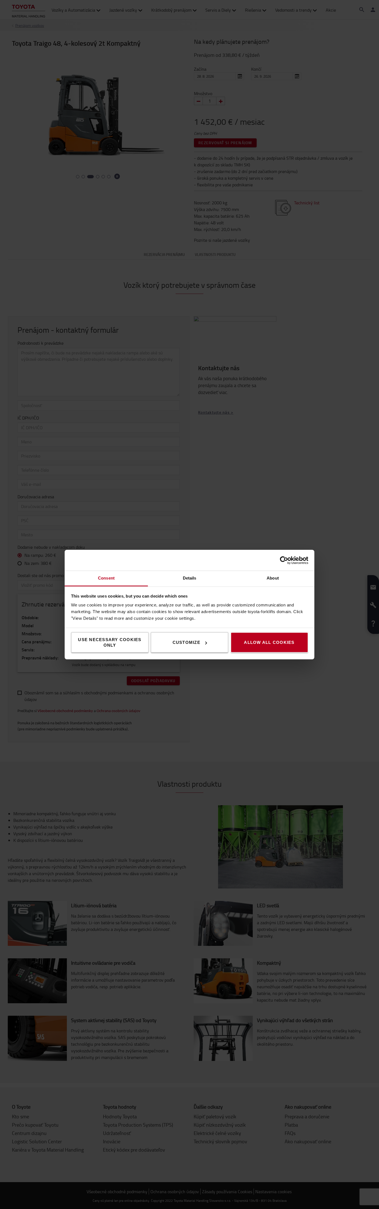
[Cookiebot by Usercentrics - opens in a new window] (284, 560)
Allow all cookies (269, 642)
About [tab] (273, 578)
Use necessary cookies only (109, 642)
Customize (186, 642)
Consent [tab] (106, 578)
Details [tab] (189, 578)
